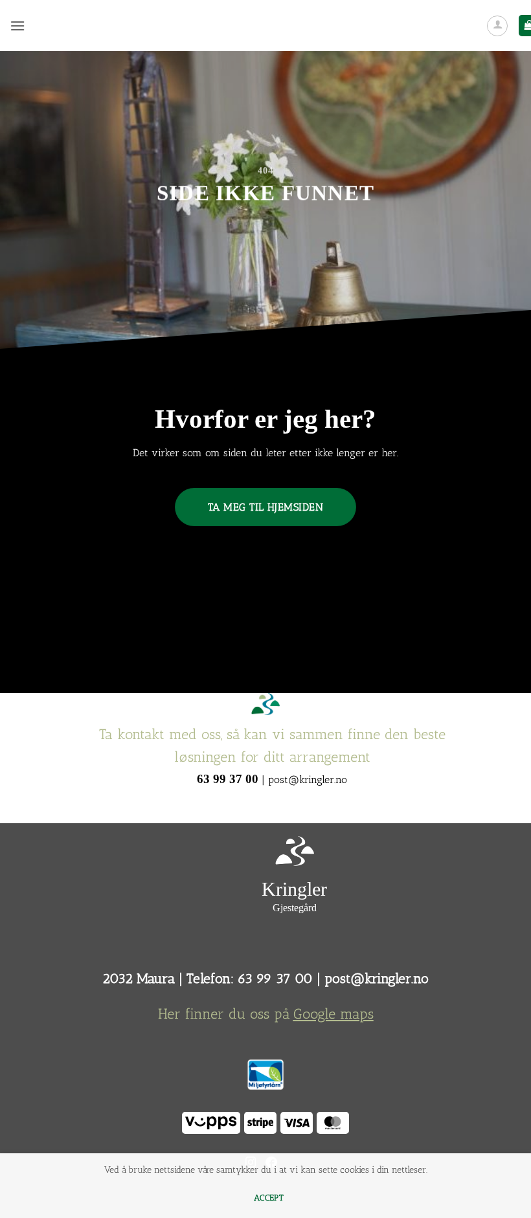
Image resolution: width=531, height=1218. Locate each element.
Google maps (333, 1014)
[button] (17, 25)
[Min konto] (497, 26)
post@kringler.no (376, 978)
